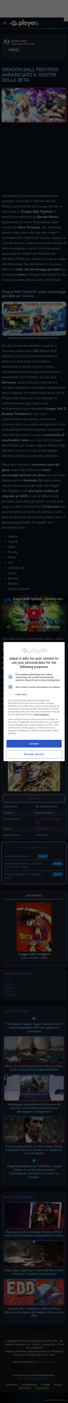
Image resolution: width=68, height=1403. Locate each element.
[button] (34, 694)
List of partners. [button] (41, 714)
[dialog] (34, 701)
